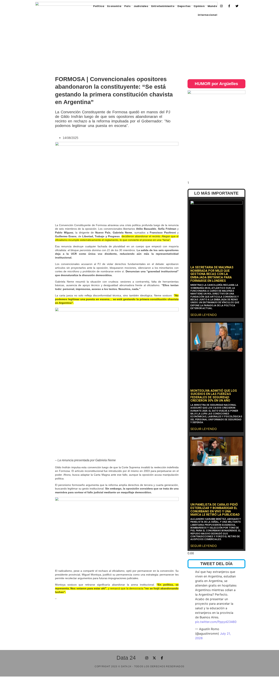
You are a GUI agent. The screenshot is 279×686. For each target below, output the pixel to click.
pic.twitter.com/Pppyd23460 (215, 622)
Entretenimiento (162, 6)
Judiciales (141, 6)
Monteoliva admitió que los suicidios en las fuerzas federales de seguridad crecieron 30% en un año (213, 396)
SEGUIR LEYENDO (203, 315)
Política (98, 6)
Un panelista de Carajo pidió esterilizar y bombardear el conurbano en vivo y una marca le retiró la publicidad (215, 509)
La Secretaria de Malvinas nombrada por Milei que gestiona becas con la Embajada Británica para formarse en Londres (211, 273)
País (127, 6)
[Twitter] (237, 6)
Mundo (212, 6)
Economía (114, 6)
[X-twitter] (154, 658)
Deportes (184, 6)
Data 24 (126, 658)
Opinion (199, 6)
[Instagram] (221, 6)
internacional (207, 15)
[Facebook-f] (229, 6)
